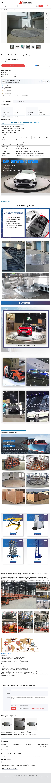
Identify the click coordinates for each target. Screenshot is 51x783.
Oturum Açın (25, 95)
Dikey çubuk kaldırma (5, 746)
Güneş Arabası (31, 762)
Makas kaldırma (29, 746)
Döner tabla (3, 744)
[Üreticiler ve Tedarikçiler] (25, 2)
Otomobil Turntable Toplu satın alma (9, 768)
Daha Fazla (3, 771)
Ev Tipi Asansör (4, 749)
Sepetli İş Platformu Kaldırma (44, 744)
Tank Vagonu (32, 765)
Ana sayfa (3, 9)
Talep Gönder (13, 65)
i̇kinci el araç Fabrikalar (7, 762)
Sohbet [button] (38, 65)
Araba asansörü (16, 744)
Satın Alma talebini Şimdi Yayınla (37, 708)
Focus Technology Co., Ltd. (25, 775)
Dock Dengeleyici (29, 744)
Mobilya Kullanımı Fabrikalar (8, 765)
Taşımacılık (8, 9)
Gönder (13, 708)
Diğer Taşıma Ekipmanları (16, 9)
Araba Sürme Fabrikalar (22, 765)
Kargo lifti (15, 746)
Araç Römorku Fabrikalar (20, 762)
